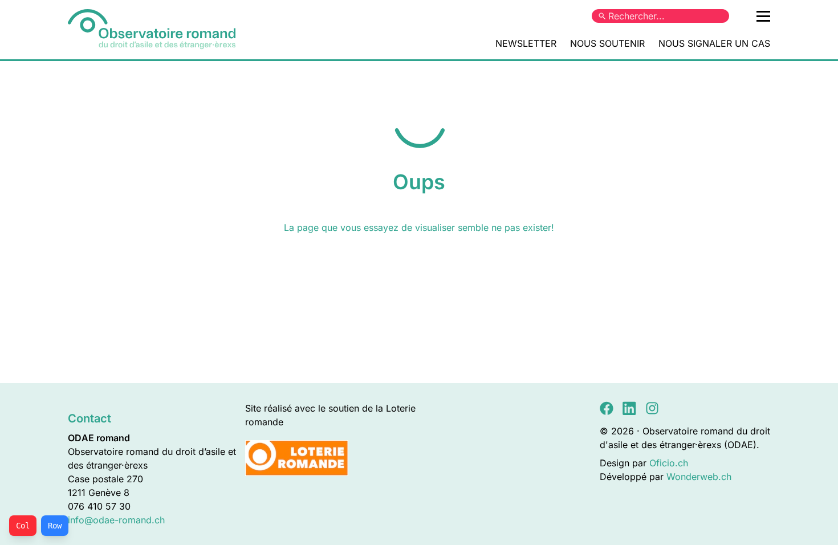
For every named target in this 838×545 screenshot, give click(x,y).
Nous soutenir (607, 43)
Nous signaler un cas (714, 43)
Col (23, 525)
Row (55, 525)
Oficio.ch (668, 463)
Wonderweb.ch (698, 476)
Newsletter (525, 43)
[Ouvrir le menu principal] (763, 16)
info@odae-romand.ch (116, 520)
